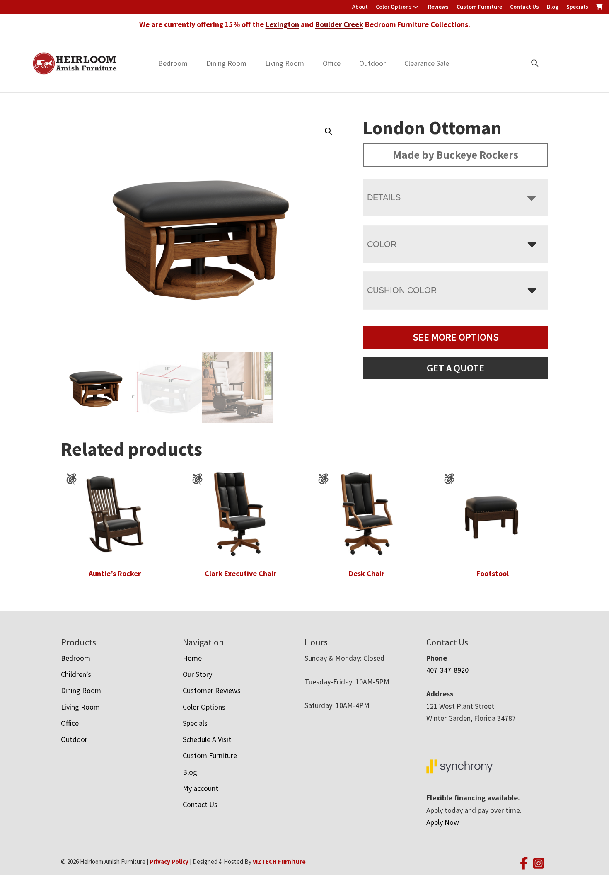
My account (200, 788)
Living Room (284, 63)
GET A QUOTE (455, 367)
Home (192, 658)
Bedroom (173, 63)
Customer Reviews (212, 690)
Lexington (282, 24)
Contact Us (524, 6)
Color (381, 244)
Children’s (76, 674)
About (360, 6)
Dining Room (226, 63)
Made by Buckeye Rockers (455, 155)
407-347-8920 (447, 670)
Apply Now (442, 822)
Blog (552, 6)
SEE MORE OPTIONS (456, 337)
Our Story (197, 674)
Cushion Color (402, 290)
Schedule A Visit (207, 739)
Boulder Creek (339, 24)
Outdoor (372, 63)
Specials (577, 6)
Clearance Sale (426, 63)
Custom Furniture (479, 6)
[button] (328, 131)
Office (332, 63)
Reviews (438, 6)
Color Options (394, 6)
